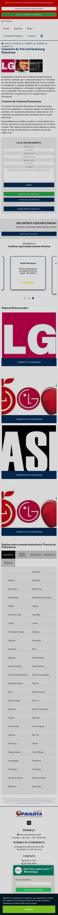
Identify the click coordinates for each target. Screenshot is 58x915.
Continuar (29, 909)
